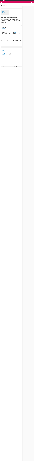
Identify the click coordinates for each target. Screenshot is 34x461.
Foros (6, 2)
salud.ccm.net (11, 66)
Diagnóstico (3, 12)
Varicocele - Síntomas (18, 68)
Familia (11, 2)
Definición (3, 10)
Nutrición (14, 2)
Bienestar (17, 2)
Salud (3, 0)
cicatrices (15, 32)
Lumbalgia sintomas (3, 53)
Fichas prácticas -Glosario (9, 53)
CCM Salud (9, 66)
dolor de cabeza (3, 28)
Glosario (23, 2)
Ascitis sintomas (3, 54)
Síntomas (3, 11)
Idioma (32, 0)
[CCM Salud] (3, 2)
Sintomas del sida (3, 51)
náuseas (3, 30)
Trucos (3, 5)
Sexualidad (20, 2)
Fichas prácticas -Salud (8, 51)
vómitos (5, 30)
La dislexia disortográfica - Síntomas (6, 68)
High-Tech (2, 0)
